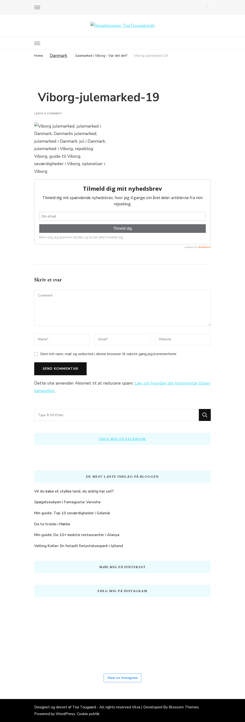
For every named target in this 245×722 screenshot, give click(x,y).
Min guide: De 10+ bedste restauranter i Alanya (76, 534)
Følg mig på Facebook (122, 439)
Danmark (58, 55)
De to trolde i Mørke (52, 524)
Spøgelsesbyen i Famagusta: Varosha (67, 502)
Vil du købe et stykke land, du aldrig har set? (74, 491)
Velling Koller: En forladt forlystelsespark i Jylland (78, 545)
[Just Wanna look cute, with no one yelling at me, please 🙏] (163, 650)
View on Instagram (122, 678)
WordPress (65, 713)
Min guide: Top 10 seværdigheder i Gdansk (72, 513)
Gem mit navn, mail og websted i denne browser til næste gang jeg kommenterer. (108, 354)
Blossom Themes (184, 707)
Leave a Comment (48, 113)
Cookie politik (88, 713)
